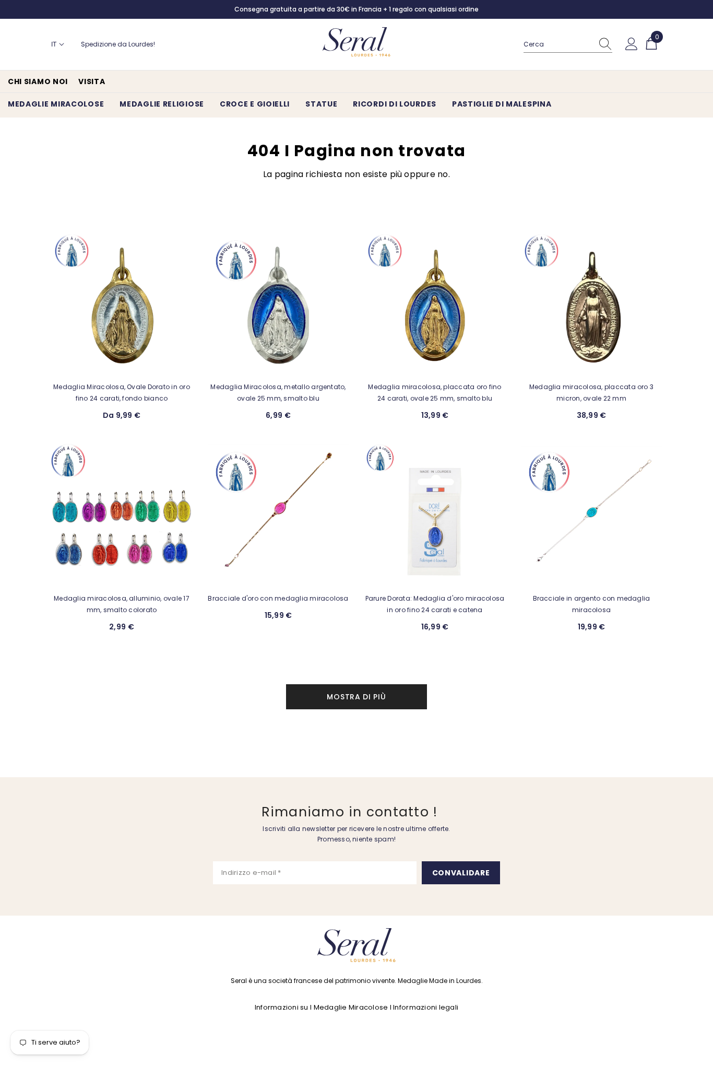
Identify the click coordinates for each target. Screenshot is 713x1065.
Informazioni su (281, 1007)
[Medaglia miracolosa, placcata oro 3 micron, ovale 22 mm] (591, 302)
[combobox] (558, 44)
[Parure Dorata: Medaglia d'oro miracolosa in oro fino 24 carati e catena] (434, 514)
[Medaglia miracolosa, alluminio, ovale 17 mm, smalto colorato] (121, 514)
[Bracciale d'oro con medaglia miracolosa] (278, 514)
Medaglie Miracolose (351, 1007)
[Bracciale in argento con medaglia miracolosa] (591, 514)
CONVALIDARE (461, 873)
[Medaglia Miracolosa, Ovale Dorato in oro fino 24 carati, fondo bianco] (121, 302)
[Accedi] (631, 44)
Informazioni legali (425, 1007)
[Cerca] (568, 45)
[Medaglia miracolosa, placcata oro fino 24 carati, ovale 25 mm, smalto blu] (434, 302)
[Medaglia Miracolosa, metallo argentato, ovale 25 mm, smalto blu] (278, 302)
